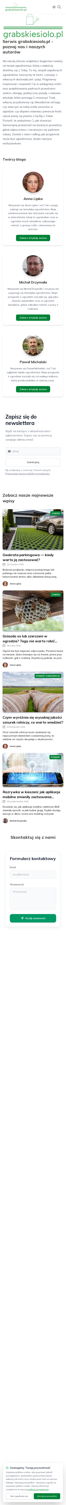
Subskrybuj (33, 462)
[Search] (59, 7)
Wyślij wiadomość (35, 918)
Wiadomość (17, 884)
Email (13, 867)
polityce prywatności (38, 1489)
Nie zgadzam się (19, 1496)
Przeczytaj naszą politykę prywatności (27, 473)
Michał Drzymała (33, 282)
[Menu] (54, 7)
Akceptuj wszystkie (47, 1496)
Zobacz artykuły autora (33, 238)
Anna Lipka (33, 198)
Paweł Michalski (33, 362)
